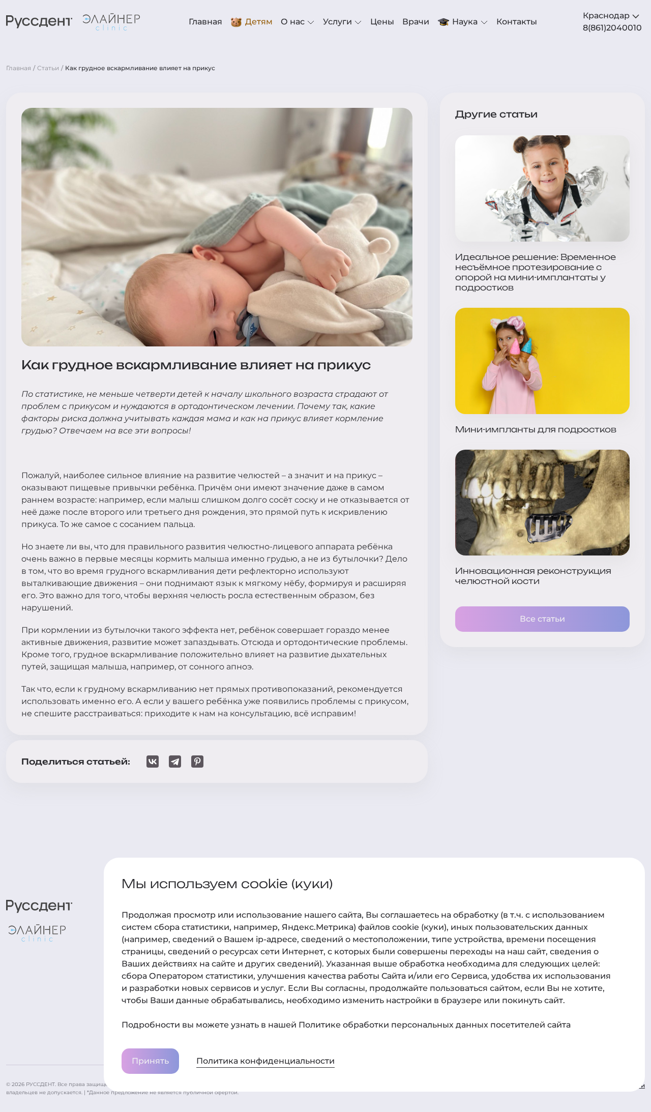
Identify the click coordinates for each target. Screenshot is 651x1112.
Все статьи (542, 619)
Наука (465, 21)
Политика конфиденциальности (265, 1061)
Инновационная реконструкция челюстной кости (533, 576)
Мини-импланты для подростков (535, 429)
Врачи (415, 21)
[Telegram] (175, 761)
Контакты (516, 21)
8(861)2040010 (612, 28)
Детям (259, 21)
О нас (294, 21)
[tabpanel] (614, 28)
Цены (382, 21)
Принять (150, 1061)
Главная (205, 21)
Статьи (48, 68)
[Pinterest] (197, 761)
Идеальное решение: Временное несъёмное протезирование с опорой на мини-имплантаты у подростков (535, 272)
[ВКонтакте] (152, 761)
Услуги (338, 21)
